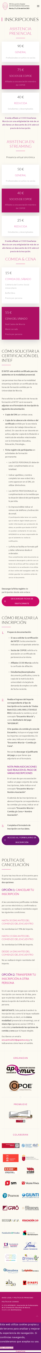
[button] (38, 6)
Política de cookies (10, 1302)
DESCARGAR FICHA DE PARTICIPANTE (22, 601)
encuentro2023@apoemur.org (15, 1040)
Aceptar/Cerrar (20, 1351)
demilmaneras (16, 1310)
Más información (6, 1348)
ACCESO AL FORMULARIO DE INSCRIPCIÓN (21, 840)
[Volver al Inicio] (16, 6)
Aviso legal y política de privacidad (17, 1298)
